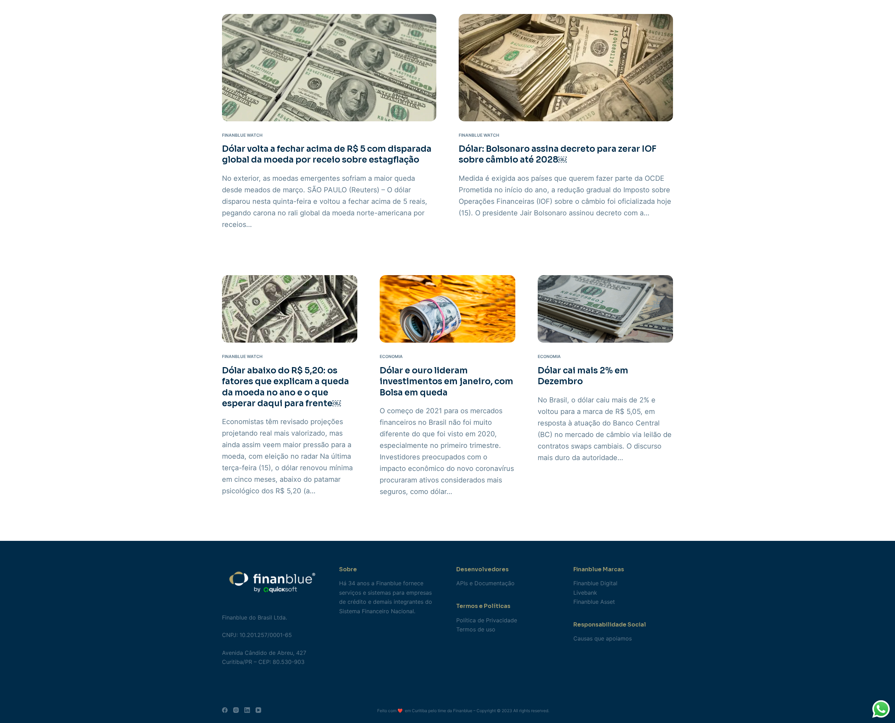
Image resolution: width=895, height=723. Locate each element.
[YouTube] (258, 710)
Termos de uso (475, 629)
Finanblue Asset (594, 601)
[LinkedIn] (247, 710)
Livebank (585, 592)
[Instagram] (236, 710)
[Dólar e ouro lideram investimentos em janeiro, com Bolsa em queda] (447, 309)
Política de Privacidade (486, 620)
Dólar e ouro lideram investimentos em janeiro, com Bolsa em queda (446, 381)
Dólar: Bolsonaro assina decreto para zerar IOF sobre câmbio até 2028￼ (558, 154)
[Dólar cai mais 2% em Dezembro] (605, 309)
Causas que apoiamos (602, 638)
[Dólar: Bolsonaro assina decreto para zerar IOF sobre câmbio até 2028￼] (566, 67)
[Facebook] (225, 710)
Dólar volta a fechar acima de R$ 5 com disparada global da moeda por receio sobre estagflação (326, 154)
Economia (391, 356)
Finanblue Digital (595, 583)
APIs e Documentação (485, 583)
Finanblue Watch (242, 135)
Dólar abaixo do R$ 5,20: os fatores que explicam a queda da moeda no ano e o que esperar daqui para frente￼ (285, 387)
